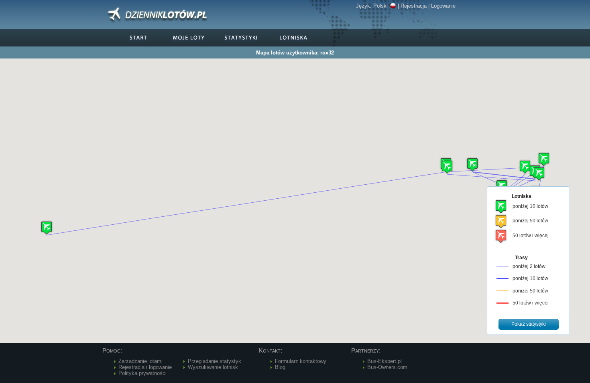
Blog (280, 367)
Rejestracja (414, 6)
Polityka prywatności (142, 373)
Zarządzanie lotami (140, 361)
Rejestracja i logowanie (145, 367)
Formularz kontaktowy (300, 361)
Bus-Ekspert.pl (384, 361)
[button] (543, 159)
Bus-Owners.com (387, 367)
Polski (380, 6)
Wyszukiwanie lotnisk (213, 367)
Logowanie (443, 6)
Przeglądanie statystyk (214, 361)
